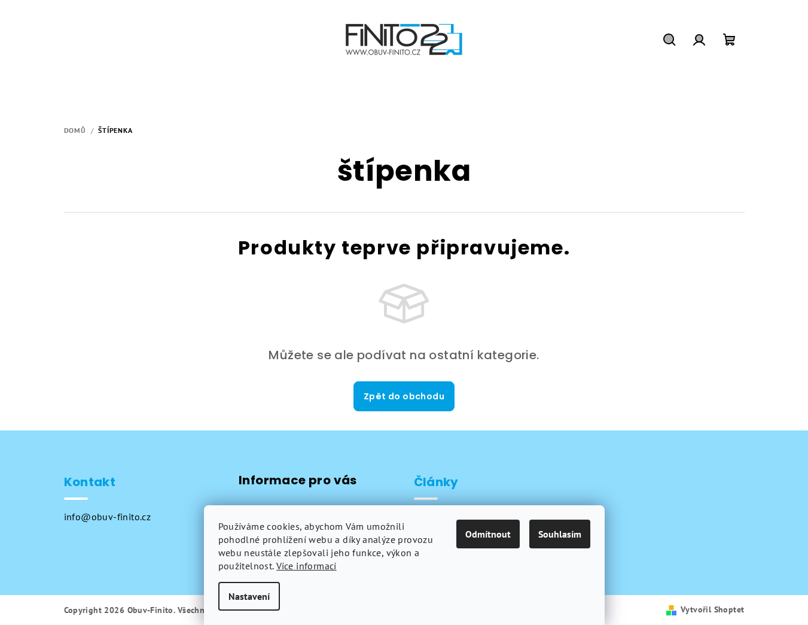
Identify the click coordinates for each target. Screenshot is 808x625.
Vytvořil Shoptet (712, 609)
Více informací (306, 566)
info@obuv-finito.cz (107, 517)
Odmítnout (488, 534)
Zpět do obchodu (404, 396)
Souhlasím (559, 534)
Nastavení (249, 596)
